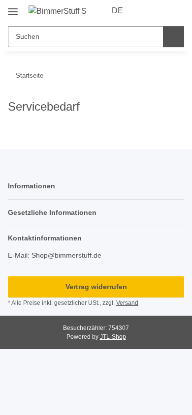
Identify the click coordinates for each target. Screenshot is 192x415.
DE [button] (117, 10)
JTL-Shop (113, 336)
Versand (127, 302)
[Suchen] (173, 36)
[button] (145, 11)
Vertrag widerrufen (96, 287)
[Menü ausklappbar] (13, 8)
